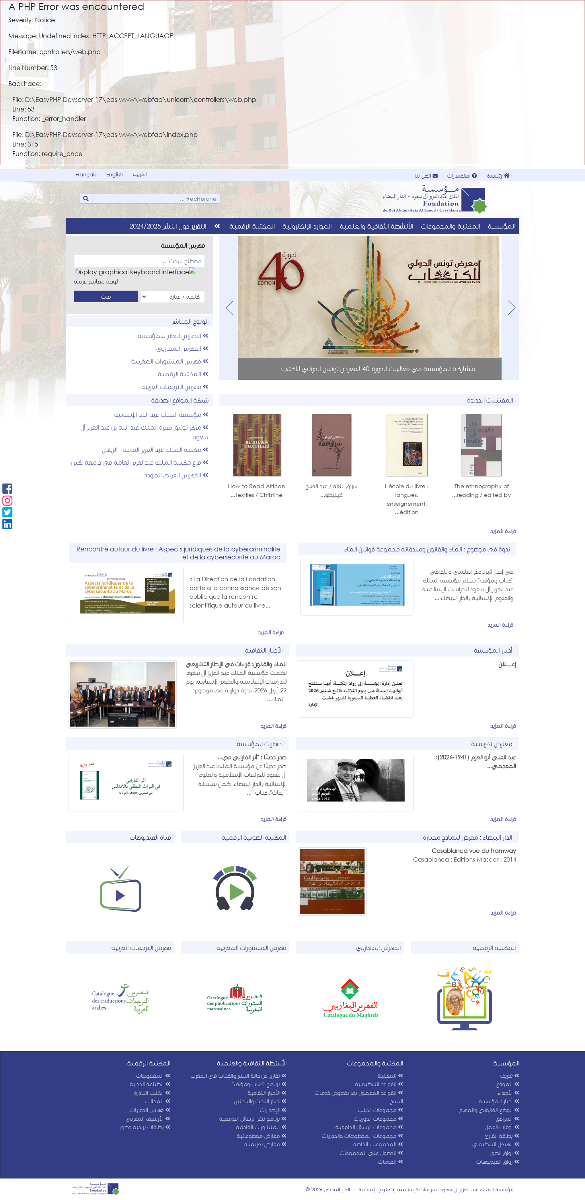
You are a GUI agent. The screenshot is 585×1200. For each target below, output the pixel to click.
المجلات (155, 1101)
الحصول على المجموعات (369, 1153)
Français (86, 174)
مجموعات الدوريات (376, 1118)
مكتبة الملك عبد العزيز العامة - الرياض (152, 449)
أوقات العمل (499, 1127)
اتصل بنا (424, 175)
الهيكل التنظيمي (493, 1144)
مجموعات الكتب (378, 1110)
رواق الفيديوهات (495, 1161)
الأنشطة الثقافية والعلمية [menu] (376, 226)
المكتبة (388, 1075)
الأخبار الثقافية (264, 1092)
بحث (106, 296)
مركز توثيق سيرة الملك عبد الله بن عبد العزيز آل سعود (144, 432)
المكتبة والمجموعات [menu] (450, 226)
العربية (140, 174)
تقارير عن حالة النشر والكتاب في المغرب (236, 1075)
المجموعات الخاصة (375, 1144)
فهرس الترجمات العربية (172, 386)
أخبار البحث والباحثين (257, 1101)
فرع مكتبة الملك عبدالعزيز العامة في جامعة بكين (137, 462)
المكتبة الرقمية (180, 373)
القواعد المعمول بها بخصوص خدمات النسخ (359, 1097)
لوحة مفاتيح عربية (96, 281)
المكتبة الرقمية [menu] (252, 226)
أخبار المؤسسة (496, 1101)
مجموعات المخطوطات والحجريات (360, 1135)
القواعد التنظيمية (376, 1084)
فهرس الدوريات (147, 1110)
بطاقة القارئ (499, 1135)
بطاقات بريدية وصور (142, 1127)
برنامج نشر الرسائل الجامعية (250, 1118)
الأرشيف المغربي (145, 1118)
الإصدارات (270, 1110)
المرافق (505, 1118)
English (114, 174)
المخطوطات (150, 1075)
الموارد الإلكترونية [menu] (307, 226)
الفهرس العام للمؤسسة (170, 335)
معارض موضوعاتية (259, 1135)
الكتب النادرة (149, 1092)
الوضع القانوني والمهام (486, 1110)
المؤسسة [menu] (501, 226)
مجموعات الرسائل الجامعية (366, 1127)
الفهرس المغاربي (179, 348)
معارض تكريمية (262, 1144)
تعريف (507, 1075)
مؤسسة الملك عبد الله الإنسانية (158, 414)
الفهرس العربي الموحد (173, 475)
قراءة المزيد (503, 532)
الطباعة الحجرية (147, 1084)
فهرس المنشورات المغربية (167, 361)
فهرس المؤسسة (183, 245)
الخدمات (388, 1161)
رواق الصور (502, 1153)
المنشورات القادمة (258, 1127)
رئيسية (495, 175)
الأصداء (505, 1092)
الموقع (505, 1084)
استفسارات (459, 175)
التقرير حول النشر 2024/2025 (167, 226)
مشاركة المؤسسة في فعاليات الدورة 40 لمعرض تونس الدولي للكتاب (378, 368)
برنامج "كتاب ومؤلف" (256, 1084)
